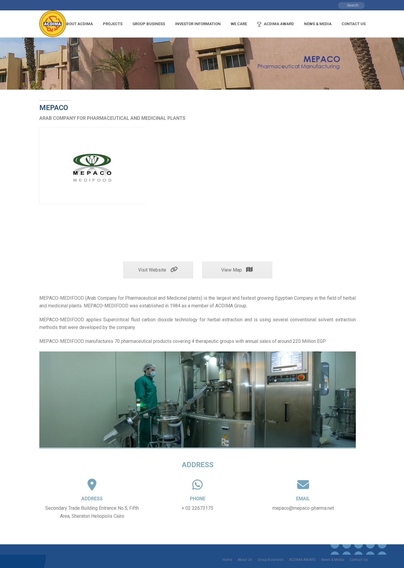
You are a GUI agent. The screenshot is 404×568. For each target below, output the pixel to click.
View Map (232, 270)
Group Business (148, 24)
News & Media (318, 24)
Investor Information (198, 24)
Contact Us (354, 24)
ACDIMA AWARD (279, 24)
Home (227, 560)
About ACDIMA (78, 24)
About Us (244, 560)
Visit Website (152, 270)
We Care (239, 24)
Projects (112, 24)
